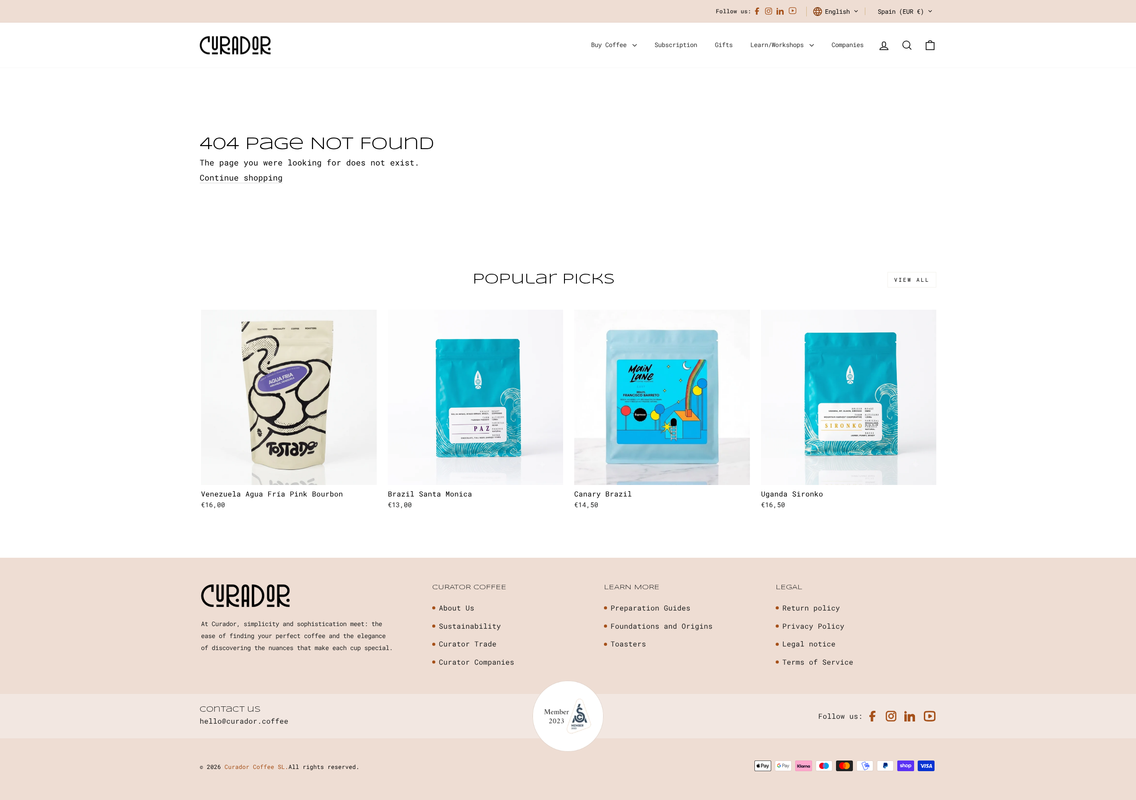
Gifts (724, 44)
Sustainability (470, 626)
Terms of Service (817, 661)
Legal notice (809, 643)
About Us (456, 607)
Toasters (628, 643)
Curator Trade (468, 643)
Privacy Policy (813, 626)
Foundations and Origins (662, 626)
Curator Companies (476, 661)
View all (912, 279)
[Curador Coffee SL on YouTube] (792, 11)
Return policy (811, 607)
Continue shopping (241, 178)
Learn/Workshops (778, 44)
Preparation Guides (650, 607)
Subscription (676, 44)
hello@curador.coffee (244, 720)
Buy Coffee (610, 44)
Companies (848, 44)
